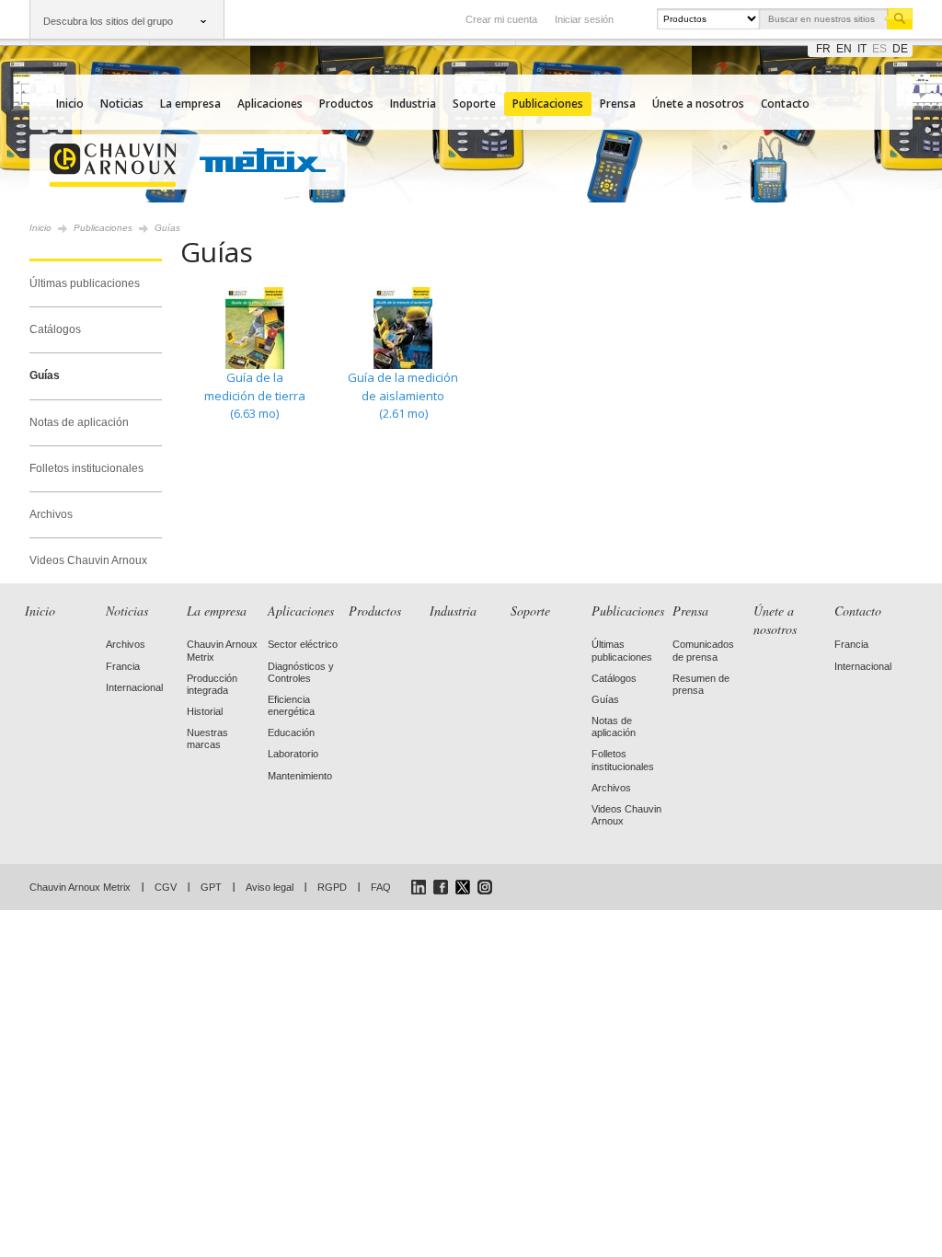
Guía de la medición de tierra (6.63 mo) (254, 395)
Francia (123, 666)
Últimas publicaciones (84, 283)
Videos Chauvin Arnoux (88, 560)
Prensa (618, 103)
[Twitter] (462, 887)
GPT (211, 887)
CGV (166, 887)
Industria (413, 103)
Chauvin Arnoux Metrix (80, 887)
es (879, 48)
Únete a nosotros (698, 103)
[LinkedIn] (418, 887)
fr (823, 48)
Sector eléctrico (303, 644)
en (844, 48)
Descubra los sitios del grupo (108, 21)
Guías (44, 375)
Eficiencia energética (291, 705)
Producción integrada (212, 684)
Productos (346, 103)
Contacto (785, 103)
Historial (205, 711)
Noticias (122, 103)
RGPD (332, 887)
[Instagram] (484, 887)
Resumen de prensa (700, 684)
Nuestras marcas (207, 738)
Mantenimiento (300, 775)
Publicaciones (547, 103)
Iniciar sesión (584, 19)
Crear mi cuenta (501, 19)
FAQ (381, 887)
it (862, 48)
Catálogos (55, 329)
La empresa (190, 103)
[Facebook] (440, 887)
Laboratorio (293, 753)
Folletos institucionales (86, 468)
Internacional (134, 687)
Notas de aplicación (79, 422)
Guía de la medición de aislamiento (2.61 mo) (403, 395)
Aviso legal (269, 887)
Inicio (70, 103)
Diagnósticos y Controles (301, 672)
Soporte (474, 103)
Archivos (51, 514)
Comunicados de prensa (703, 650)
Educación (291, 732)
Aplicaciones (270, 103)
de (900, 48)
